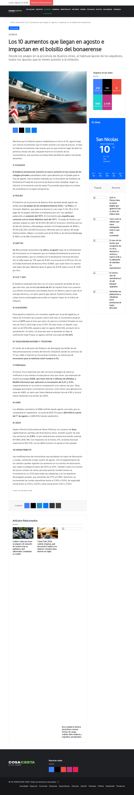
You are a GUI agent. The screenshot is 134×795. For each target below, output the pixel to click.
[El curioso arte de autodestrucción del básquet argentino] (100, 276)
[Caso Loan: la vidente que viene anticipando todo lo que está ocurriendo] (100, 222)
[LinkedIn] (27, 130)
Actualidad (30, 9)
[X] (21, 130)
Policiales (91, 9)
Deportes (39, 9)
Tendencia (117, 9)
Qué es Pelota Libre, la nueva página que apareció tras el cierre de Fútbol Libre (115, 205)
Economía (47, 9)
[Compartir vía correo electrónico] (52, 505)
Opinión (83, 9)
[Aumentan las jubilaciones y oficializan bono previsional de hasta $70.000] (100, 295)
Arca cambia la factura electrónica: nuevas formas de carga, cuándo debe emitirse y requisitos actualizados (72, 732)
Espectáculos (65, 9)
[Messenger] (34, 130)
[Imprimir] (58, 505)
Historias (75, 9)
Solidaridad (107, 9)
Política (99, 9)
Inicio (12, 22)
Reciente (116, 187)
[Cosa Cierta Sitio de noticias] (15, 11)
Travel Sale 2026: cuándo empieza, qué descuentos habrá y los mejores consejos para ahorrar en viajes (47, 546)
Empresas (55, 9)
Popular (98, 187)
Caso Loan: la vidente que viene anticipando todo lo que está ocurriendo (115, 227)
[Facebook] (15, 130)
